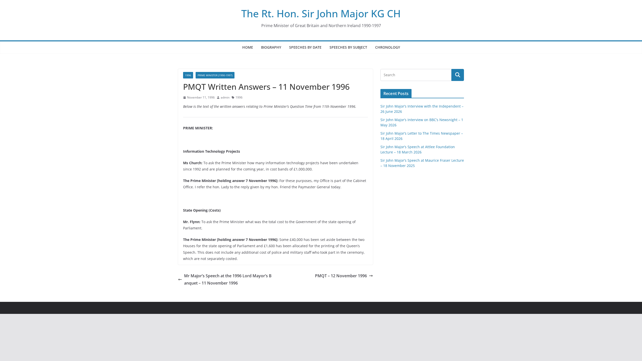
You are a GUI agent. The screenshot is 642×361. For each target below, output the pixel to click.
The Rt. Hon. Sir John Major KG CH (321, 13)
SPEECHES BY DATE (305, 47)
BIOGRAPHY (271, 47)
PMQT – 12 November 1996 (341, 276)
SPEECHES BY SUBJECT (348, 47)
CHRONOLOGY (387, 47)
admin (225, 97)
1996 (188, 75)
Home (247, 47)
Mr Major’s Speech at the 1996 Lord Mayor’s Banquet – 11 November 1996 (228, 279)
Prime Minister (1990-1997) (215, 75)
